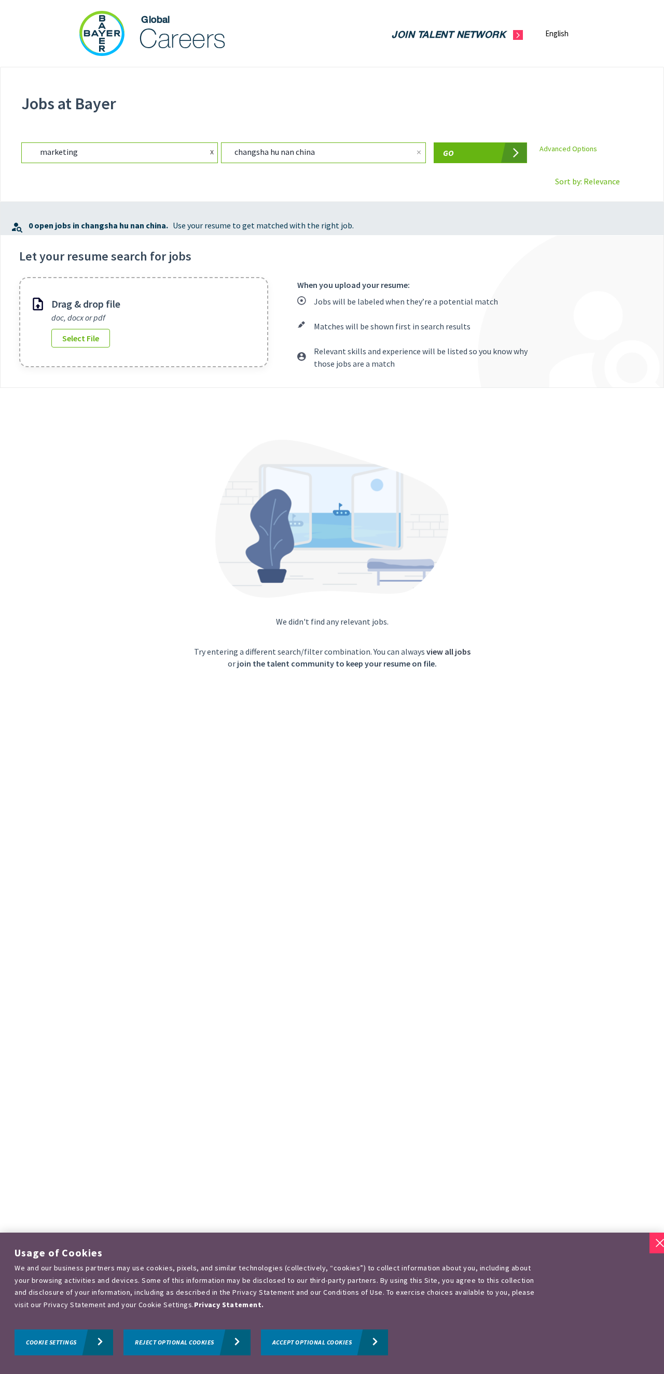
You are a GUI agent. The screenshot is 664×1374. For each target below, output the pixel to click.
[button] (565, 33)
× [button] (419, 152)
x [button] (212, 151)
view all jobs (448, 651)
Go (448, 153)
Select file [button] (80, 338)
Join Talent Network (448, 35)
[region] (332, 1303)
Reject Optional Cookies (174, 1342)
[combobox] (108, 152)
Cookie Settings (51, 1342)
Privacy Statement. (229, 1304)
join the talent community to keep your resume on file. (337, 663)
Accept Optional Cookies (312, 1342)
